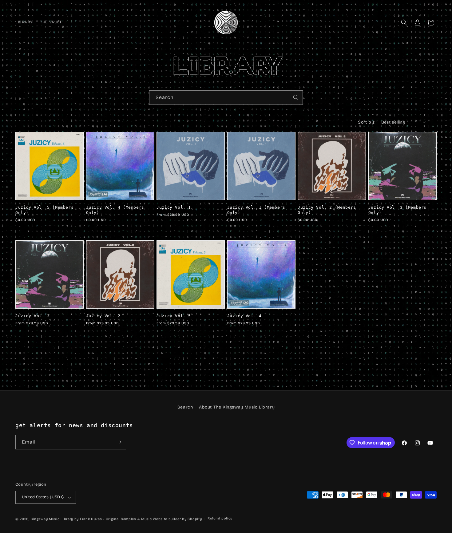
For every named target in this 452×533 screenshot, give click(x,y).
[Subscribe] (119, 442)
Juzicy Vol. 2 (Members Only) (327, 210)
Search (185, 407)
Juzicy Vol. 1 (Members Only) (256, 210)
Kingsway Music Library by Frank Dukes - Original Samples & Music (91, 519)
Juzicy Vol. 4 (244, 316)
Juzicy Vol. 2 (103, 316)
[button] (404, 22)
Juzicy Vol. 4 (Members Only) (115, 210)
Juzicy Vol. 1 (174, 207)
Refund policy (220, 518)
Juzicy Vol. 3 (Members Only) (397, 210)
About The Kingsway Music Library (237, 407)
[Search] (296, 97)
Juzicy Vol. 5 (174, 316)
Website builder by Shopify (177, 519)
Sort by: (366, 122)
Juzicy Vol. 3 (32, 316)
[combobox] (226, 98)
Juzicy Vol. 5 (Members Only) (44, 210)
